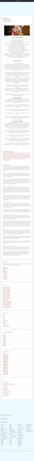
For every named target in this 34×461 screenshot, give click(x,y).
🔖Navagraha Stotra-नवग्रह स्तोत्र (7, 301)
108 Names (10, 425)
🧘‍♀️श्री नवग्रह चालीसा (5, 365)
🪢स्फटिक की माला (5, 271)
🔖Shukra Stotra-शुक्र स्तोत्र (6, 295)
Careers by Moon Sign (20, 427)
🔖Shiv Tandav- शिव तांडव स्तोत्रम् (7, 307)
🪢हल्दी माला (4, 270)
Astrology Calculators (6, 395)
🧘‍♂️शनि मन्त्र (4, 343)
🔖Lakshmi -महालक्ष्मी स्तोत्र (6, 304)
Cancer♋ (2, 445)
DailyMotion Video (5, 320)
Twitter (4, 319)
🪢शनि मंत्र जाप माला (5, 273)
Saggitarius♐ (19, 441)
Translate (9, 19)
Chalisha (10, 424)
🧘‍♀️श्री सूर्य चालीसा (5, 364)
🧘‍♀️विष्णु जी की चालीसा (5, 374)
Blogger (4, 317)
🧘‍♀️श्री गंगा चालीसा (5, 368)
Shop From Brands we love (6, 326)
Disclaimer (2, 424)
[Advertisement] (17, 9)
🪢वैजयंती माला (4, 267)
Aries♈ (2, 440)
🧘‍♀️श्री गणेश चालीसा (5, 354)
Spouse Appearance (5, 392)
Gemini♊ (2, 443)
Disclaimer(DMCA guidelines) (8, 151)
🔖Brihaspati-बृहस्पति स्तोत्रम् (6, 294)
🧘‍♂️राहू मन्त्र (4, 344)
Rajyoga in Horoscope (6, 382)
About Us (2, 427)
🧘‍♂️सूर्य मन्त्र (4, 334)
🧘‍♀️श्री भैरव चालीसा (5, 371)
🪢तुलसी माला (4, 274)
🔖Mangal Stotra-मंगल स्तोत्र (6, 291)
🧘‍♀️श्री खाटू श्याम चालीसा (6, 358)
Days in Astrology (20, 424)
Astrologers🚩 (19, 432)
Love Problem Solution (13, 435)
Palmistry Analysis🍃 (20, 438)
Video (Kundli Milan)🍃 (21, 435)
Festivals (19, 425)
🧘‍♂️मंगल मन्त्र (4, 337)
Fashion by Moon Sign (29, 424)
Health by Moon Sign (29, 427)
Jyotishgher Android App (8, 415)
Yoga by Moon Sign (28, 425)
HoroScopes (10, 428)
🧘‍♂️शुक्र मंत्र (4, 341)
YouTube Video (5, 389)
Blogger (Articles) (5, 385)
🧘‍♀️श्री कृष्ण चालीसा (5, 367)
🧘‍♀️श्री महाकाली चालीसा (5, 361)
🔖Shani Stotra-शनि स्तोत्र (6, 297)
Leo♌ (10, 439)
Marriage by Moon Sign (21, 428)
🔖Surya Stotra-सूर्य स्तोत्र (6, 288)
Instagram (4, 323)
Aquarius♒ (19, 444)
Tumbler (4, 316)
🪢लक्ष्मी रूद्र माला (5, 277)
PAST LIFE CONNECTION (6, 391)
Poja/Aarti (10, 427)
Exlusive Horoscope (5, 388)
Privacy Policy (2, 425)
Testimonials (27, 428)
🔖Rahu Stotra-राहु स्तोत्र (6, 298)
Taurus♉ (2, 442)
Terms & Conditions (3, 428)
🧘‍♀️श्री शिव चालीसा (5, 355)
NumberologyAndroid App (29, 431)
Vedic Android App (28, 430)
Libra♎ (10, 442)
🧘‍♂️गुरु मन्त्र (4, 340)
